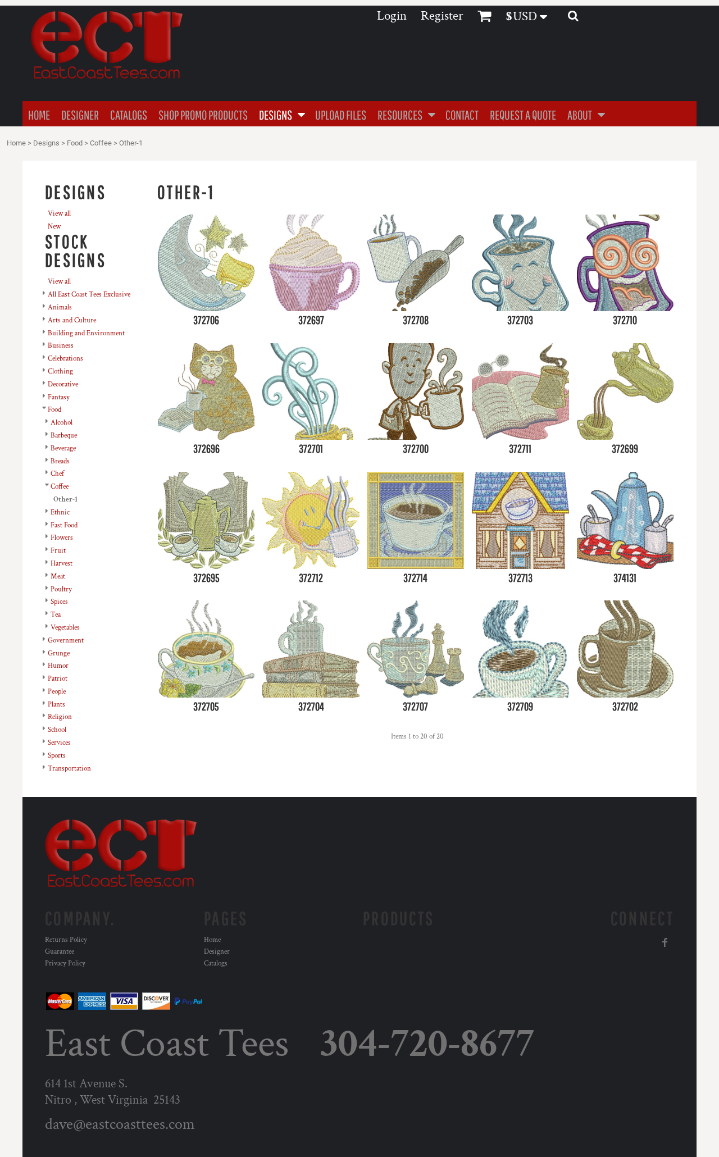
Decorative (63, 384)
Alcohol (61, 422)
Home (16, 143)
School (57, 730)
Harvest (61, 563)
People (57, 691)
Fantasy (59, 397)
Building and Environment (86, 333)
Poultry (61, 589)
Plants (56, 704)
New (54, 226)
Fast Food (64, 525)
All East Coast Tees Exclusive (89, 294)
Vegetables (65, 627)
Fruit (58, 550)
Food (75, 143)
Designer (217, 951)
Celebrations (65, 358)
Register (442, 15)
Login (392, 15)
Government (66, 640)
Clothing (60, 371)
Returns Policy (66, 940)
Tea (56, 615)
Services (59, 743)
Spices (59, 602)
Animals (60, 307)
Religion (60, 717)
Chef (57, 474)
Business (61, 345)
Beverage (63, 448)
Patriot (57, 679)
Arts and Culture (72, 320)
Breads (60, 461)
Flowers (62, 538)
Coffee (101, 143)
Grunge (59, 653)
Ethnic (60, 512)
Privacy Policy (65, 963)
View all (59, 213)
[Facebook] (665, 942)
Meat (58, 576)
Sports (57, 755)
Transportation (69, 768)
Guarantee (59, 951)
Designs (46, 143)
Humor (58, 666)
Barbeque (64, 435)
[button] (281, 113)
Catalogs (215, 963)
